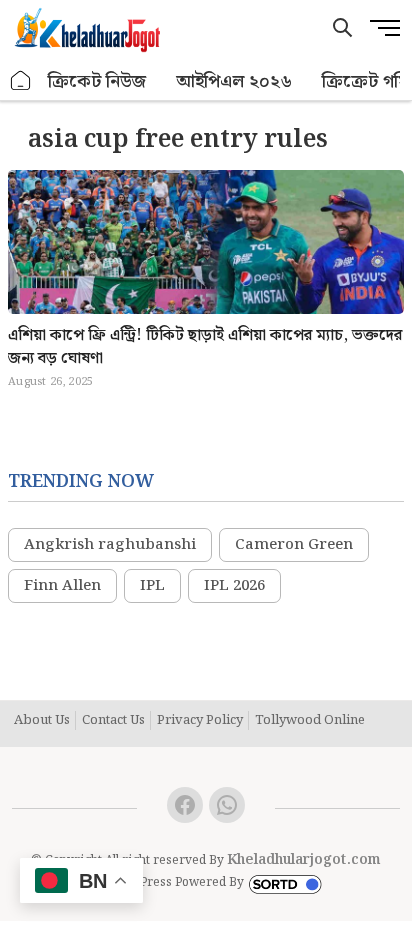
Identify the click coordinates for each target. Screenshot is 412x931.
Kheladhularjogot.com (304, 860)
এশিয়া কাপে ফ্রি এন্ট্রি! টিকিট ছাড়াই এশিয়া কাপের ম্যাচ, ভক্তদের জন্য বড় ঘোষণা (205, 347)
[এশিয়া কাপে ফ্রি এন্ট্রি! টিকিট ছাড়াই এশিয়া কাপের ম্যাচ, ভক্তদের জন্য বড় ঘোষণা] (206, 286)
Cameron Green (294, 545)
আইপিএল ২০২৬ (234, 81)
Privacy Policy (200, 721)
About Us (42, 721)
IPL (152, 586)
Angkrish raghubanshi (110, 545)
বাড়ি (21, 81)
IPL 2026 (234, 586)
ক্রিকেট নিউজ (97, 81)
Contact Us (113, 721)
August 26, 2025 (50, 382)
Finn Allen (62, 586)
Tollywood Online (310, 721)
